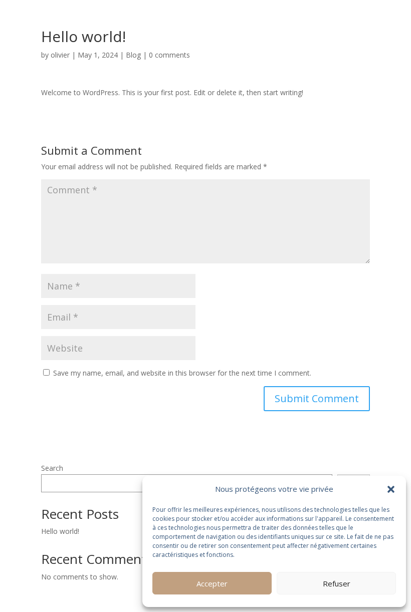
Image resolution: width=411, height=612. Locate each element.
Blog (133, 55)
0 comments (169, 55)
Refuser (336, 583)
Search (52, 468)
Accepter (212, 583)
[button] (391, 489)
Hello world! (60, 531)
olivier (60, 55)
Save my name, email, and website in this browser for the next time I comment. (182, 373)
